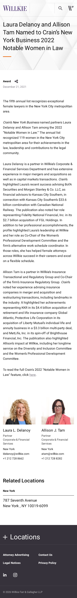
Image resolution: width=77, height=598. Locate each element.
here (32, 374)
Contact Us (45, 555)
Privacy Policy (47, 563)
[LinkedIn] (5, 575)
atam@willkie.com (52, 454)
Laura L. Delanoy (16, 430)
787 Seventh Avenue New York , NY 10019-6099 (25, 503)
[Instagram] (15, 575)
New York (9, 449)
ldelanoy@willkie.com (16, 454)
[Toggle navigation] (71, 8)
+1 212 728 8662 (13, 459)
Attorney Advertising (16, 555)
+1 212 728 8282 (51, 459)
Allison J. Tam (53, 430)
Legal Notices (12, 563)
